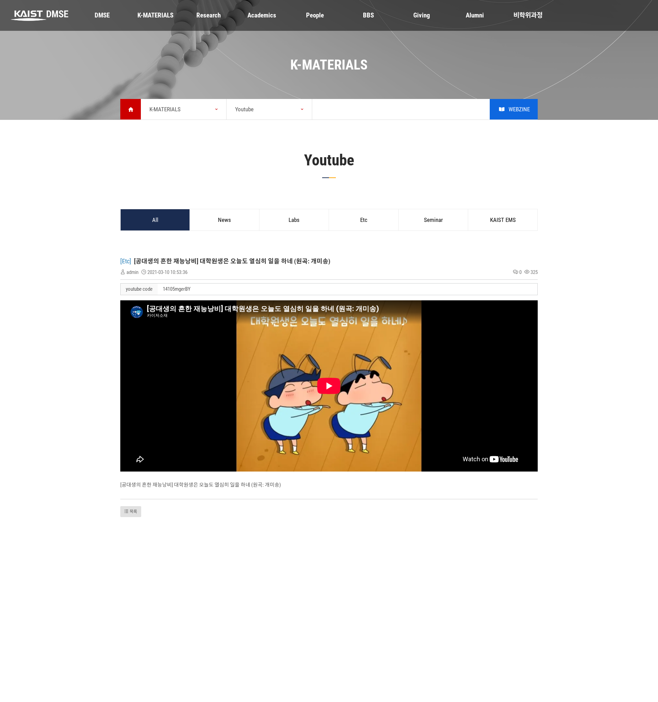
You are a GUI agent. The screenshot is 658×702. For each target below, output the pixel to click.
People (315, 15)
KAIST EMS (503, 219)
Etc (363, 219)
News (224, 219)
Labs (294, 219)
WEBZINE (519, 109)
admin (132, 272)
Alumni (475, 15)
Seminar (433, 219)
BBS (368, 15)
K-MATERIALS (155, 15)
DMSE (102, 15)
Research (208, 15)
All (155, 219)
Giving (421, 15)
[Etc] (126, 261)
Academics (261, 15)
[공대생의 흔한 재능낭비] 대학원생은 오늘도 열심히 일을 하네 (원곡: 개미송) (232, 261)
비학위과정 (528, 15)
